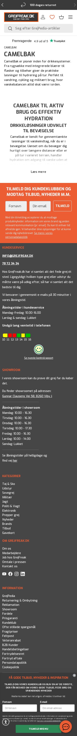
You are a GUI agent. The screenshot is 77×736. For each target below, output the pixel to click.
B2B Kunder (10, 645)
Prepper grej (10, 515)
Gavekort (8, 533)
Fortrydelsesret (13, 654)
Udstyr (7, 488)
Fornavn (7, 702)
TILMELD (62, 206)
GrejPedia (8, 596)
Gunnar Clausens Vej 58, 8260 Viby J (27, 396)
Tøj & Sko (8, 484)
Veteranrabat (11, 640)
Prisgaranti (9, 618)
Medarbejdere (11, 553)
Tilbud (6, 528)
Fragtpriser (10, 632)
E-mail (43, 702)
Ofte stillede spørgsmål (18, 627)
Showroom (9, 609)
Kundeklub (9, 623)
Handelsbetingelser (15, 649)
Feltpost (8, 636)
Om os (6, 549)
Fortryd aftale (12, 658)
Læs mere (38, 172)
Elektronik (9, 511)
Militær (7, 497)
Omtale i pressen (14, 562)
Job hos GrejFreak (14, 558)
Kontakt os (9, 567)
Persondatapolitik (14, 663)
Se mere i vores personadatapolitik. (49, 721)
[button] (61, 17)
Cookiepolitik (10, 667)
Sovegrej (8, 493)
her (15, 461)
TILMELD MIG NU (38, 728)
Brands (7, 524)
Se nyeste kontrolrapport (38, 358)
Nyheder (8, 520)
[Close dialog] (74, 675)
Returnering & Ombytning (19, 601)
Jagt (5, 502)
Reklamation (10, 605)
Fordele (7, 614)
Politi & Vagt (11, 506)
